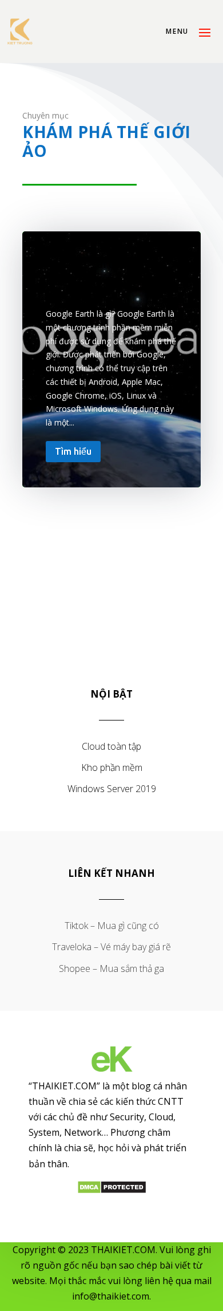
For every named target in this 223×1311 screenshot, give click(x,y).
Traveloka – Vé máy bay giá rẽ (111, 946)
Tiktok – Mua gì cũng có (112, 925)
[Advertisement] (111, 588)
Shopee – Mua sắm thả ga (111, 968)
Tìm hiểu (73, 451)
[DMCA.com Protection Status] (111, 1190)
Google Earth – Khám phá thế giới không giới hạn (111, 278)
